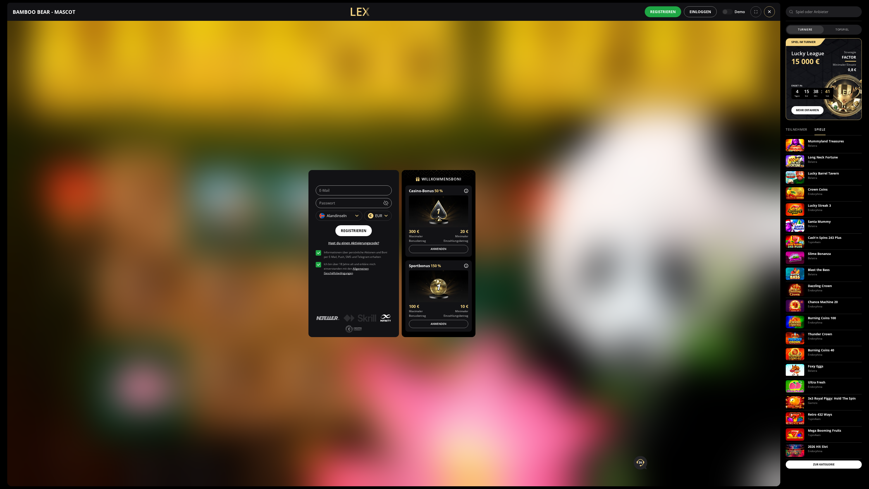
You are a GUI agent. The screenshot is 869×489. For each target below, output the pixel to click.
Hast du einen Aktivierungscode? (353, 243)
